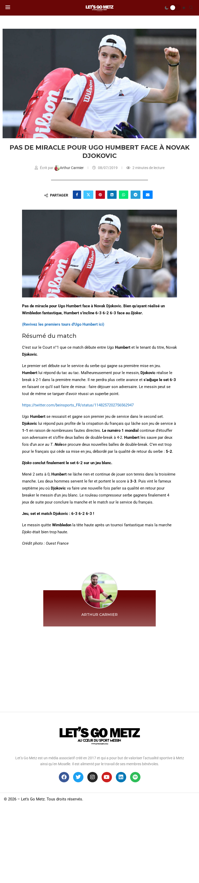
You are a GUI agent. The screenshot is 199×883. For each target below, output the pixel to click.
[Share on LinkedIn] (112, 195)
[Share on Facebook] (77, 195)
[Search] (191, 8)
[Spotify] (135, 777)
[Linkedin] (121, 777)
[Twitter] (78, 777)
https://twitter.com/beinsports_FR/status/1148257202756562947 (78, 405)
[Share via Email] (148, 195)
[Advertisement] (99, 668)
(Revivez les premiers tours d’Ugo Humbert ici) (63, 324)
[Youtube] (107, 777)
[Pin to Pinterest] (100, 195)
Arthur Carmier (72, 168)
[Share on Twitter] (88, 195)
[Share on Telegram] (135, 195)
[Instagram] (92, 777)
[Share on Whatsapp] (123, 195)
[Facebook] (64, 777)
